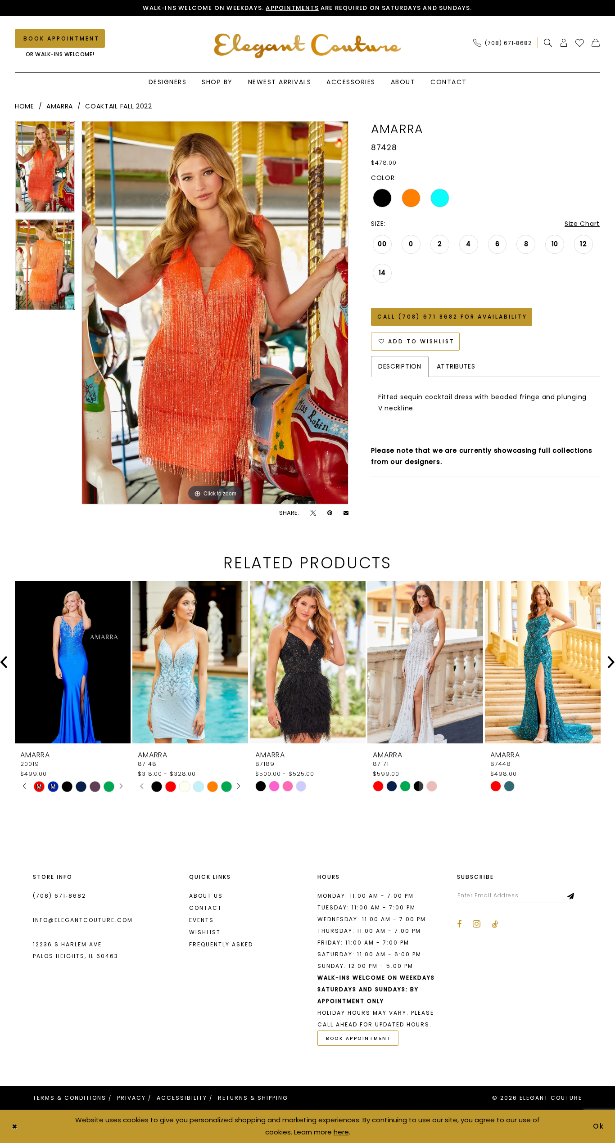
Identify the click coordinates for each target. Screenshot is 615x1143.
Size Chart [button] (582, 223)
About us (206, 896)
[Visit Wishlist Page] (580, 43)
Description (399, 366)
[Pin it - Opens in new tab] (329, 513)
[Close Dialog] (14, 1126)
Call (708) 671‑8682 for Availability (452, 316)
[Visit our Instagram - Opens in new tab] (476, 923)
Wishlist (205, 932)
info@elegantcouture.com (83, 920)
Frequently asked (221, 944)
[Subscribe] (571, 895)
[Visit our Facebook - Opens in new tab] (459, 924)
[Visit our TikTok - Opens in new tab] (495, 924)
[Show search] (548, 43)
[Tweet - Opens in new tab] (313, 513)
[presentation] (73, 662)
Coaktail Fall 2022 (118, 106)
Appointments (292, 8)
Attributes (456, 366)
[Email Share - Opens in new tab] (346, 512)
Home (24, 106)
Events (201, 920)
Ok (599, 1126)
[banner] (307, 45)
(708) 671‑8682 (59, 896)
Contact (205, 908)
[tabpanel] (45, 170)
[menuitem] (505, 43)
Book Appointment (358, 1038)
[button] (564, 43)
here (341, 1132)
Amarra (59, 106)
